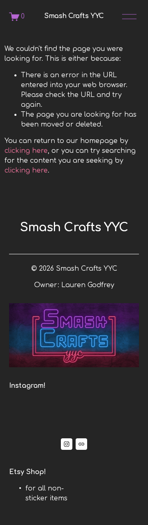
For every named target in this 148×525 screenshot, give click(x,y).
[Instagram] (66, 444)
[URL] (81, 444)
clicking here (26, 150)
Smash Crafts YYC (74, 16)
